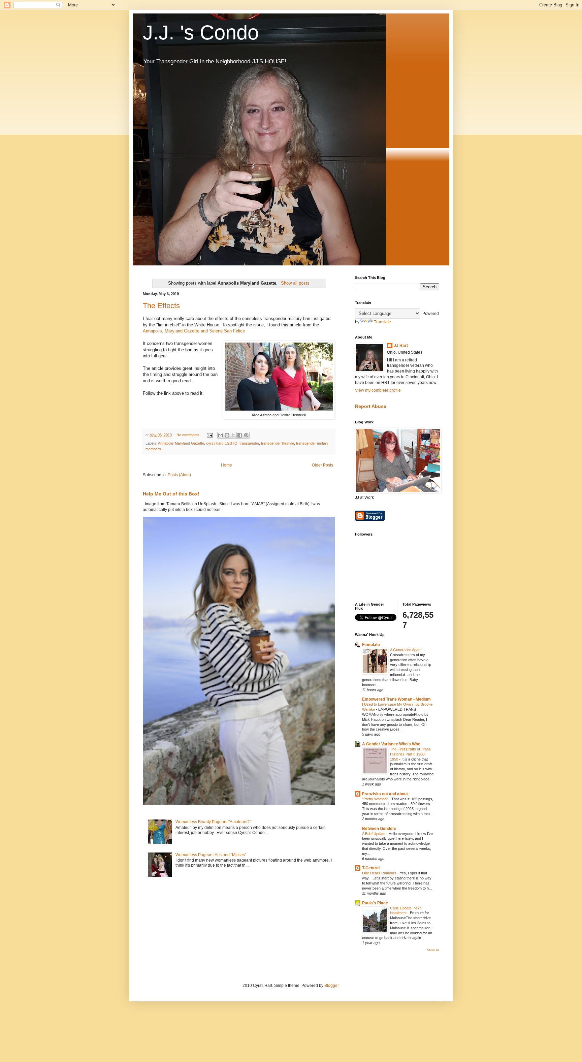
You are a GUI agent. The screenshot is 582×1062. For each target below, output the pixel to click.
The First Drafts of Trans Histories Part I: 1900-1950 (410, 754)
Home (226, 465)
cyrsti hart (214, 443)
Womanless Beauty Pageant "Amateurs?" (213, 821)
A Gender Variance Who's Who (391, 744)
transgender (249, 443)
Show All (433, 950)
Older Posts (322, 465)
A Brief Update (374, 834)
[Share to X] (233, 435)
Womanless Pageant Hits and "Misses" (210, 854)
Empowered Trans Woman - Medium (396, 699)
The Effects (161, 305)
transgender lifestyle (277, 443)
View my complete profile (378, 390)
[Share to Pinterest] (246, 435)
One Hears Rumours (379, 873)
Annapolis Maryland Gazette (181, 443)
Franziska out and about (385, 794)
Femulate (371, 644)
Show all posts (295, 283)
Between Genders (379, 828)
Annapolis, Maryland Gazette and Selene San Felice (194, 330)
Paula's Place (375, 903)
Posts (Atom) (179, 475)
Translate (382, 322)
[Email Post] (209, 435)
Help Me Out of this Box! (171, 493)
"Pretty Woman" (375, 799)
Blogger (331, 985)
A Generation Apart (406, 650)
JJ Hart (401, 345)
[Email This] (220, 435)
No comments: (188, 435)
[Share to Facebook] (239, 435)
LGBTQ (231, 443)
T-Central (371, 868)
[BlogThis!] (227, 435)
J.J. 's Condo (201, 32)
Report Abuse (370, 406)
